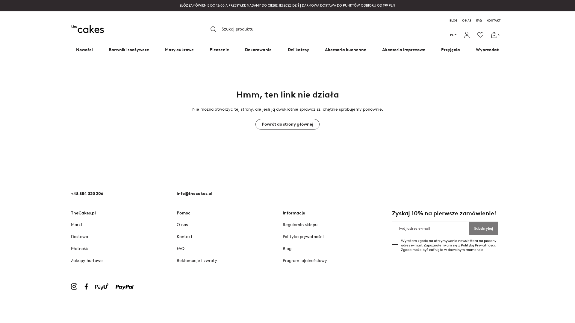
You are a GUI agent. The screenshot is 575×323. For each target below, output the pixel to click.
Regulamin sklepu (300, 225)
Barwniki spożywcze (129, 49)
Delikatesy (298, 49)
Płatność (79, 248)
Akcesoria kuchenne (345, 49)
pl (451, 35)
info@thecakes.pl (194, 193)
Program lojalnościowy (305, 260)
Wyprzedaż (487, 49)
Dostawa (79, 236)
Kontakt (494, 20)
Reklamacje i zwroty (197, 260)
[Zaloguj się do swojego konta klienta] (467, 35)
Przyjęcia (450, 49)
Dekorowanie (258, 49)
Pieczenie (219, 49)
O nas (466, 20)
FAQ (479, 20)
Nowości (84, 49)
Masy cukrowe (179, 49)
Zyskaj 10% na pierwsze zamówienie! (444, 213)
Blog (453, 20)
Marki (76, 225)
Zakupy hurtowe (87, 260)
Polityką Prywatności (478, 245)
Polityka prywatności (303, 236)
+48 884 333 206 (87, 193)
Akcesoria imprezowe (403, 49)
